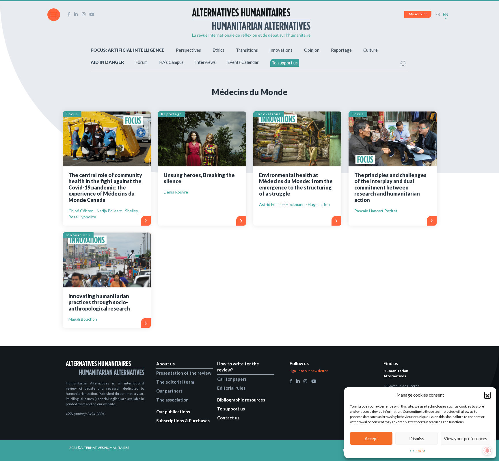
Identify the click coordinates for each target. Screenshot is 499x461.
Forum (141, 62)
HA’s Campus (171, 62)
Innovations (281, 50)
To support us (285, 62)
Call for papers (232, 379)
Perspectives (188, 50)
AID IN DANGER (107, 62)
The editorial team (175, 381)
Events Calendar (243, 62)
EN (445, 14)
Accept (371, 438)
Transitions (247, 50)
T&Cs (420, 451)
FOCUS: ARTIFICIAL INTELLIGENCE (127, 50)
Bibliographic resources (241, 399)
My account (418, 14)
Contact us (228, 417)
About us (165, 363)
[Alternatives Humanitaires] (251, 22)
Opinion (311, 50)
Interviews (205, 62)
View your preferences (465, 438)
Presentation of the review (183, 373)
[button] (487, 395)
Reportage (341, 50)
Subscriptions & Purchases (183, 420)
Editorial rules (231, 388)
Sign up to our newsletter (309, 371)
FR (437, 14)
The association (172, 399)
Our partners (169, 390)
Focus (72, 114)
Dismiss (416, 438)
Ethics (218, 50)
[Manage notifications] (487, 450)
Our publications (173, 411)
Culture (370, 50)
